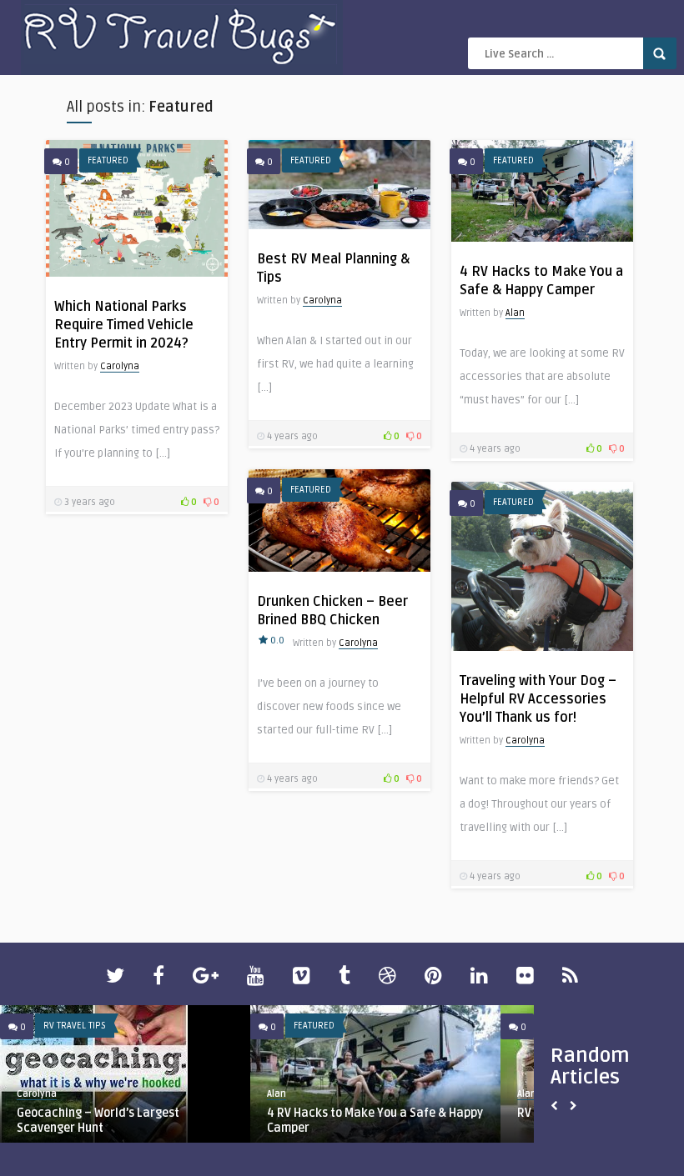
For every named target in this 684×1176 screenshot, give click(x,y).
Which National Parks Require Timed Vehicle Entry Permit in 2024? (124, 325)
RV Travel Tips (74, 1025)
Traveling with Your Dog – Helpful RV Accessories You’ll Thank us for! (538, 699)
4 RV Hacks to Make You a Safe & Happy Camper (375, 1120)
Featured (108, 160)
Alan (515, 313)
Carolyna (119, 366)
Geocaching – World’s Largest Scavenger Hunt (98, 1120)
